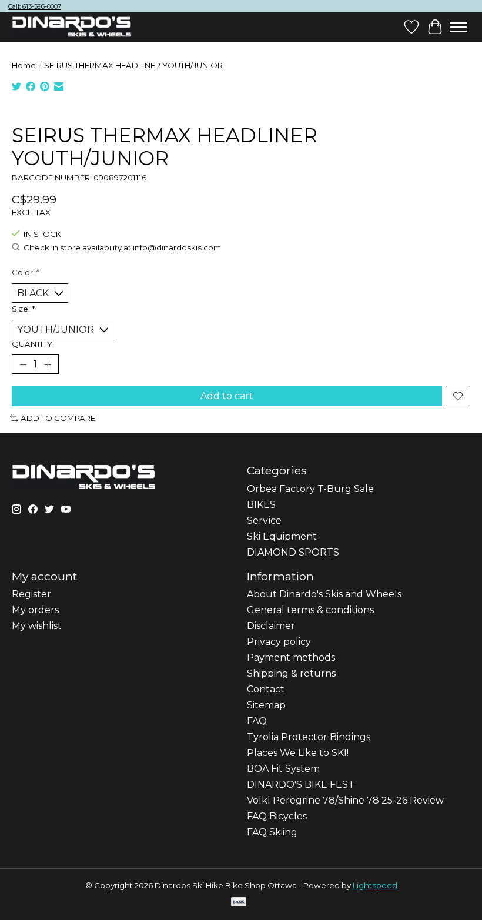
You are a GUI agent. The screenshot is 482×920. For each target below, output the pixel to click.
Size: (23, 308)
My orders (35, 609)
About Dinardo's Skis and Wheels (324, 594)
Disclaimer (271, 625)
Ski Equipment (282, 536)
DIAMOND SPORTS (293, 552)
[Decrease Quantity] (23, 364)
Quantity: (33, 344)
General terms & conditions (310, 609)
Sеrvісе (264, 520)
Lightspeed (375, 885)
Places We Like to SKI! (298, 752)
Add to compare (58, 418)
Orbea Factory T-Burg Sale (310, 488)
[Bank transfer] (238, 902)
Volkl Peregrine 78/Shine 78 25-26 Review (345, 800)
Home (24, 65)
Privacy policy (279, 641)
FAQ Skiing (272, 832)
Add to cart (226, 396)
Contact (265, 689)
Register (31, 594)
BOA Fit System (283, 768)
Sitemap (266, 705)
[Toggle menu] (458, 27)
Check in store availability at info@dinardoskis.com (122, 247)
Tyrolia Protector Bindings (308, 736)
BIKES (261, 504)
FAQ (257, 721)
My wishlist (37, 625)
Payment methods (291, 657)
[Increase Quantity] (47, 364)
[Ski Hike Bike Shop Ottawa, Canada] (72, 27)
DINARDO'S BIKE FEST (300, 784)
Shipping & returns (291, 673)
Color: (25, 272)
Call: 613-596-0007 (34, 6)
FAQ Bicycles (277, 816)
